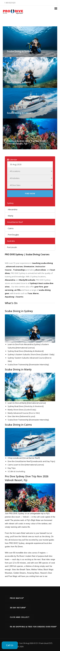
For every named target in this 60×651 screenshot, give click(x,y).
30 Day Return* (18, 607)
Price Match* (17, 598)
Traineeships (19, 270)
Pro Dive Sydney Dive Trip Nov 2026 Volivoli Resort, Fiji (26, 142)
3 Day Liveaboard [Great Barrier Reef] (24, 458)
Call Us (9, 645)
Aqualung (9, 296)
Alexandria (10, 280)
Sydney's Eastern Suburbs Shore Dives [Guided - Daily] (31, 354)
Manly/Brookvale (27, 280)
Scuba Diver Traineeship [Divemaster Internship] (28, 364)
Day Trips (12, 468)
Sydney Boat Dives (16, 406)
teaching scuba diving (42, 263)
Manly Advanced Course (18, 413)
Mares (36, 293)
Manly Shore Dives (16, 409)
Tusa (29, 293)
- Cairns (10, 228)
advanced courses (14, 266)
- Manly (10, 215)
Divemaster (29, 266)
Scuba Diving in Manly (19, 82)
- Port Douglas (13, 234)
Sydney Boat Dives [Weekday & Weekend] (26, 351)
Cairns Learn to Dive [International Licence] (26, 464)
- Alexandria (12, 209)
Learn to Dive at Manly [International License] (27, 403)
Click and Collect (19, 617)
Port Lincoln (12, 247)
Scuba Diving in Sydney (20, 51)
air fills (17, 290)
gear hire (38, 286)
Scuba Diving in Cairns (19, 113)
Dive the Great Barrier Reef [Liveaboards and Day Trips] (31, 461)
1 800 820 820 (9, 3)
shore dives (40, 270)
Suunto (19, 296)
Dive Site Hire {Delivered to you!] (21, 416)
